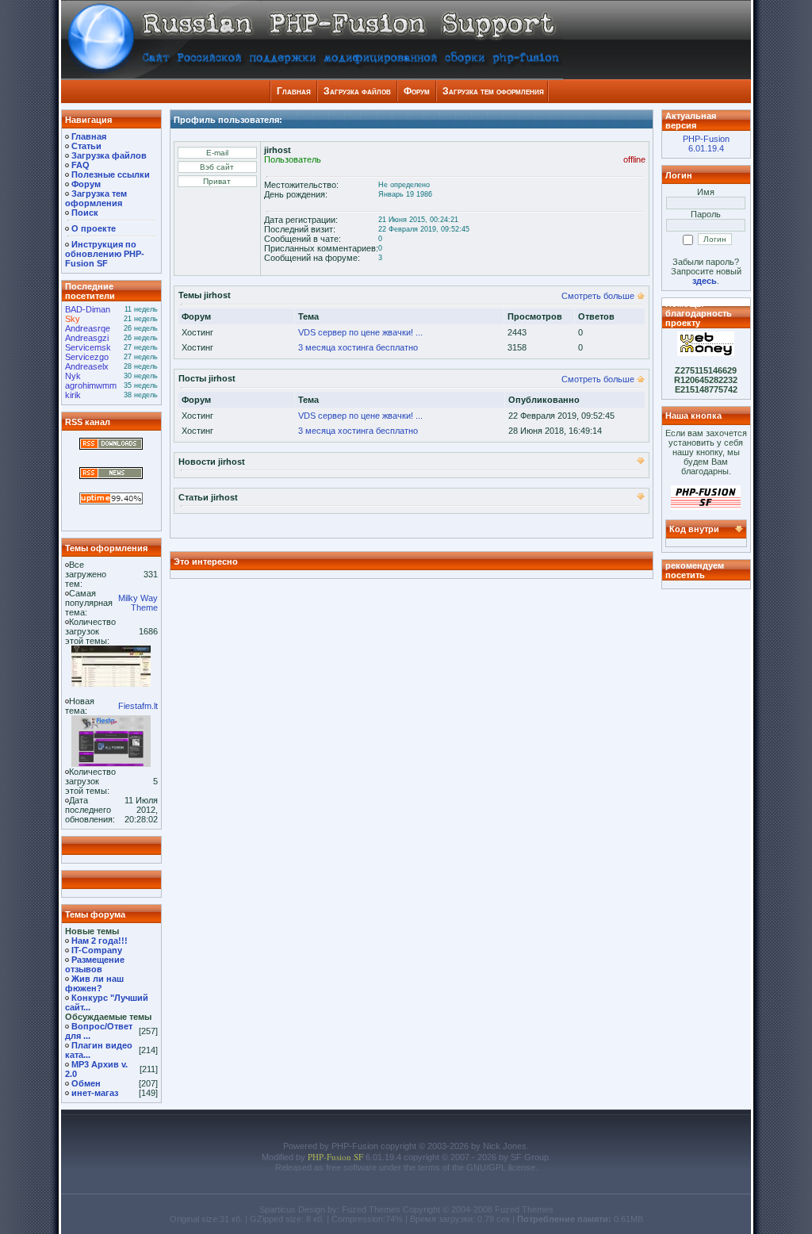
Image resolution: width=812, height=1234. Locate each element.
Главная (294, 91)
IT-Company (96, 950)
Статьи (86, 146)
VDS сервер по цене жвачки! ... (360, 332)
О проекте (93, 228)
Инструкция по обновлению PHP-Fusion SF (104, 254)
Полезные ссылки (110, 174)
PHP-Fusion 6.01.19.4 (706, 143)
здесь (704, 281)
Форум (417, 91)
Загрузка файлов (357, 91)
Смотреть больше (597, 296)
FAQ (80, 165)
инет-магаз (94, 1093)
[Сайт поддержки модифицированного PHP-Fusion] (706, 507)
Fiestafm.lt (138, 706)
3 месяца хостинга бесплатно (358, 347)
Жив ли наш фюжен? (94, 983)
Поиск (84, 212)
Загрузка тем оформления (493, 91)
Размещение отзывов (94, 964)
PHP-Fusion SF (335, 1157)
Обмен (86, 1083)
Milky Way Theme (138, 602)
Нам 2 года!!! (99, 940)
